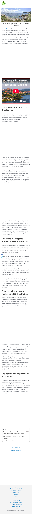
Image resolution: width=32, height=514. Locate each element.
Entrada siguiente (16, 450)
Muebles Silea (16, 508)
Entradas (16, 498)
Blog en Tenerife (16, 500)
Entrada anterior (16, 447)
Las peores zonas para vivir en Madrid (13, 440)
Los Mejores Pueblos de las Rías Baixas (13, 431)
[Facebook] (2, 254)
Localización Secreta (16, 504)
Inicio (16, 487)
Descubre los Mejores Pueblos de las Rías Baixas (14, 434)
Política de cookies (16, 490)
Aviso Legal (16, 492)
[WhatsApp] (2, 259)
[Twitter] (2, 257)
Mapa (16, 496)
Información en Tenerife (16, 502)
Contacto (16, 494)
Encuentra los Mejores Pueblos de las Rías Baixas (14, 437)
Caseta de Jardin (16, 506)
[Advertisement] (16, 62)
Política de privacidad (16, 488)
